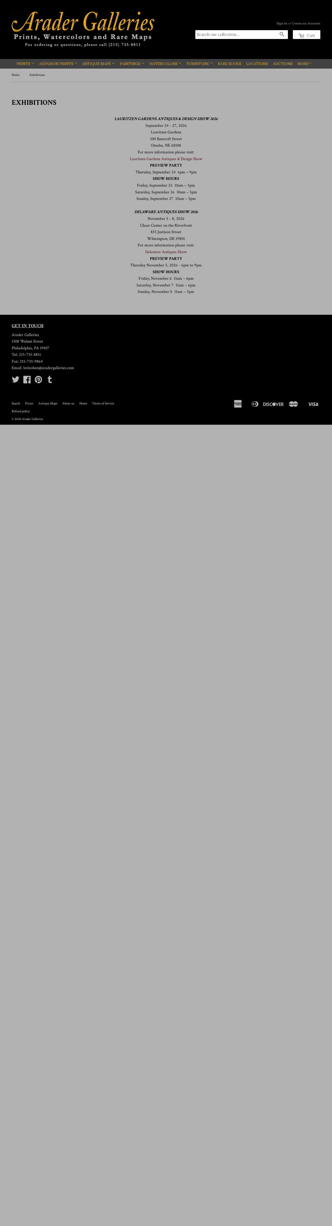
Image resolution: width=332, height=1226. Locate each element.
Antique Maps (97, 63)
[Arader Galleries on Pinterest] (38, 381)
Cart (310, 35)
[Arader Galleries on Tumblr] (50, 381)
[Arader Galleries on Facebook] (27, 381)
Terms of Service (103, 403)
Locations (257, 63)
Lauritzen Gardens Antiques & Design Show (166, 159)
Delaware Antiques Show (166, 252)
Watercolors (163, 63)
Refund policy (21, 411)
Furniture (198, 63)
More (303, 63)
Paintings (130, 63)
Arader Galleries (32, 419)
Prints (24, 63)
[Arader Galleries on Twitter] (15, 381)
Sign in (281, 23)
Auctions (283, 63)
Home (15, 75)
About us (68, 403)
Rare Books (229, 63)
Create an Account (306, 23)
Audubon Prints (56, 63)
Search (16, 403)
